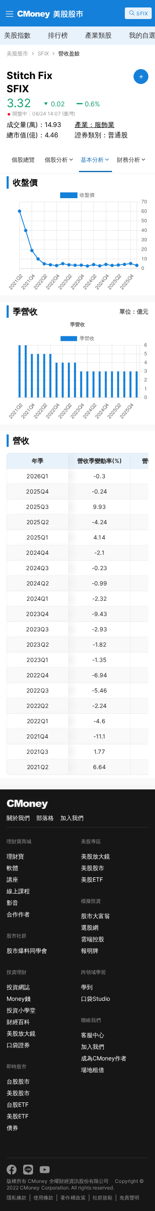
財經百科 (18, 1021)
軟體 (12, 867)
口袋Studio (95, 998)
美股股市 (17, 53)
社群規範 (102, 1197)
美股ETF (18, 1116)
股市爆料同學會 (27, 950)
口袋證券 (18, 1044)
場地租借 (92, 1069)
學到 (87, 986)
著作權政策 (72, 1197)
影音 (12, 902)
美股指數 (17, 35)
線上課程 (18, 890)
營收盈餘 (69, 53)
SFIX (43, 53)
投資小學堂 (21, 1010)
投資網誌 (18, 986)
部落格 (45, 817)
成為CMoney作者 (103, 1058)
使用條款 (43, 1197)
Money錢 (19, 998)
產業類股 (98, 35)
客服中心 (92, 1034)
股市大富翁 (95, 915)
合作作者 (18, 914)
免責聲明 (129, 1197)
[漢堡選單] (8, 13)
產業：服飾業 (94, 124)
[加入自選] (141, 76)
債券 (12, 1127)
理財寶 (15, 856)
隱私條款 (16, 1197)
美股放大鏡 (21, 1033)
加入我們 (71, 817)
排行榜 (58, 35)
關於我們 (18, 817)
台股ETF (18, 1104)
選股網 (89, 927)
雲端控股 (92, 938)
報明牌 (89, 950)
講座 (12, 879)
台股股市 (18, 1081)
